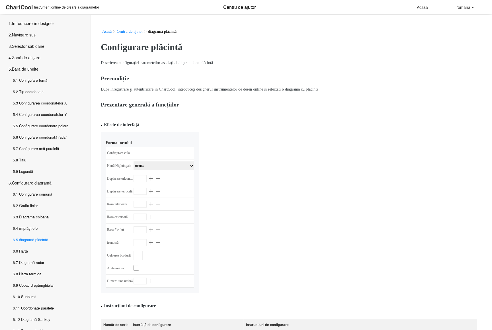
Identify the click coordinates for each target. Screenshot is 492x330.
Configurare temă (33, 80)
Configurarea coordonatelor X (43, 103)
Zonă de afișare (26, 57)
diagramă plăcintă (33, 239)
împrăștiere (28, 228)
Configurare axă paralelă (39, 148)
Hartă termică (30, 273)
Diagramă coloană (34, 217)
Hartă (23, 251)
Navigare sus (24, 35)
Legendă (26, 171)
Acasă (422, 7)
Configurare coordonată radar (43, 137)
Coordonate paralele (37, 308)
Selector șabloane (28, 46)
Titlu (22, 160)
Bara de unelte (25, 69)
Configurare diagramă (32, 183)
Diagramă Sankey (35, 319)
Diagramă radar (31, 262)
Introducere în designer (33, 23)
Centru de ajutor (130, 31)
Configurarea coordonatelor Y (43, 114)
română (463, 7)
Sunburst (28, 296)
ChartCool (19, 7)
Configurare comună (35, 194)
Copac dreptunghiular (36, 285)
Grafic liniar (28, 205)
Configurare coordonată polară (43, 125)
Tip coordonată (31, 91)
